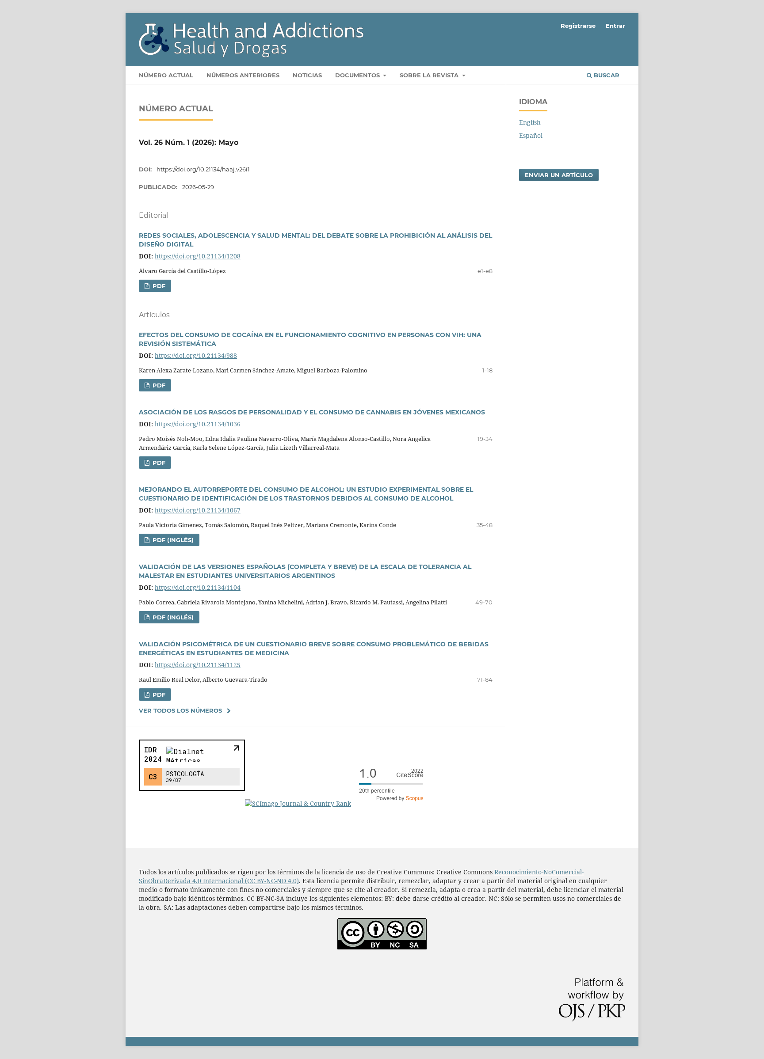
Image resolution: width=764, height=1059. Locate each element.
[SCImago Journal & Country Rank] (338, 803)
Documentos (358, 75)
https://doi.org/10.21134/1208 (198, 256)
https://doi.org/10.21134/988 (196, 355)
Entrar (615, 25)
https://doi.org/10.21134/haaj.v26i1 (203, 169)
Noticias (307, 75)
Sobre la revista (430, 75)
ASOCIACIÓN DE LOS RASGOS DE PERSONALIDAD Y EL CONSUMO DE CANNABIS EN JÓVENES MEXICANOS (312, 412)
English (530, 122)
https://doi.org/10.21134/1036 (198, 424)
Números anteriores (242, 75)
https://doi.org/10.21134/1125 (198, 664)
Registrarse (578, 25)
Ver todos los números (180, 710)
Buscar (605, 75)
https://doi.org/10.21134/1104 (198, 587)
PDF (158, 285)
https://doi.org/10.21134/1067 (198, 510)
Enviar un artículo (559, 174)
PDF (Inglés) (172, 539)
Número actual (166, 75)
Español (530, 135)
